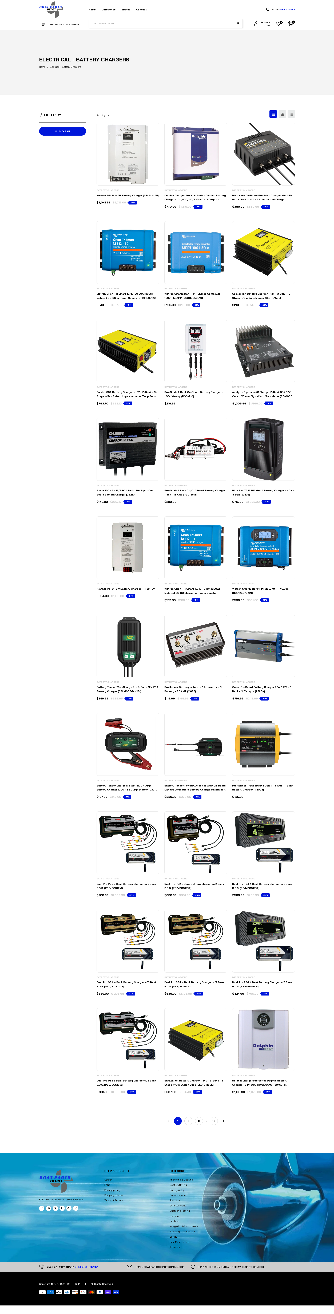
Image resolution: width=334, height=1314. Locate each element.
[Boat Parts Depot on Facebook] (41, 1208)
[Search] (238, 23)
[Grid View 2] (282, 114)
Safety (173, 1236)
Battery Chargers (108, 190)
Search (108, 1179)
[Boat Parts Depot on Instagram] (48, 1208)
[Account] (256, 23)
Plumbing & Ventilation (182, 1231)
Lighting (174, 1216)
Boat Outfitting (178, 1184)
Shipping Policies (113, 1195)
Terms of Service (113, 1200)
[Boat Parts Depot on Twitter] (55, 1208)
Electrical (175, 1200)
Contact (141, 9)
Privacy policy (112, 1190)
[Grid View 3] (273, 114)
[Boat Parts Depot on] (62, 1208)
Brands (125, 9)
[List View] (291, 114)
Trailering (175, 1247)
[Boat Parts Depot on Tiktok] (75, 1208)
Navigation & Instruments (184, 1226)
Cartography (177, 1190)
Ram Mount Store (179, 1242)
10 (213, 1121)
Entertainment (178, 1205)
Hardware (175, 1221)
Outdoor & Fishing (180, 1210)
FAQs (107, 1184)
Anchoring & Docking (181, 1179)
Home (92, 9)
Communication (178, 1195)
